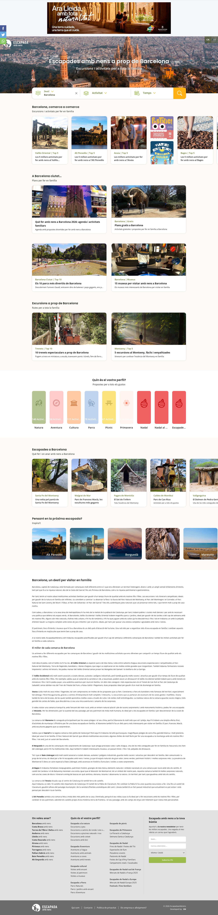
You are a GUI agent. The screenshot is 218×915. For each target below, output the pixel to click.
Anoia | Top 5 (121, 153)
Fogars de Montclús (124, 495)
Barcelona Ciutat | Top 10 (48, 279)
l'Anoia (48, 781)
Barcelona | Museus (125, 279)
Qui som (75, 907)
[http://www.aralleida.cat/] (109, 18)
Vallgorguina (199, 495)
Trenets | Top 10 (43, 348)
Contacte (88, 907)
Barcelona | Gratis (124, 221)
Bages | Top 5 (188, 153)
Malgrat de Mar (83, 495)
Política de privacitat (106, 907)
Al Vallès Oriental (78, 663)
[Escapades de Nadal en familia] (144, 407)
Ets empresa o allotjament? (133, 907)
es (214, 39)
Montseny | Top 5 (124, 348)
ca (208, 39)
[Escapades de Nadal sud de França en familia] (161, 407)
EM (184, 909)
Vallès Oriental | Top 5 (46, 153)
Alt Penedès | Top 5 (85, 153)
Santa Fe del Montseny (47, 495)
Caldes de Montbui (163, 495)
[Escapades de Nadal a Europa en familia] (179, 407)
